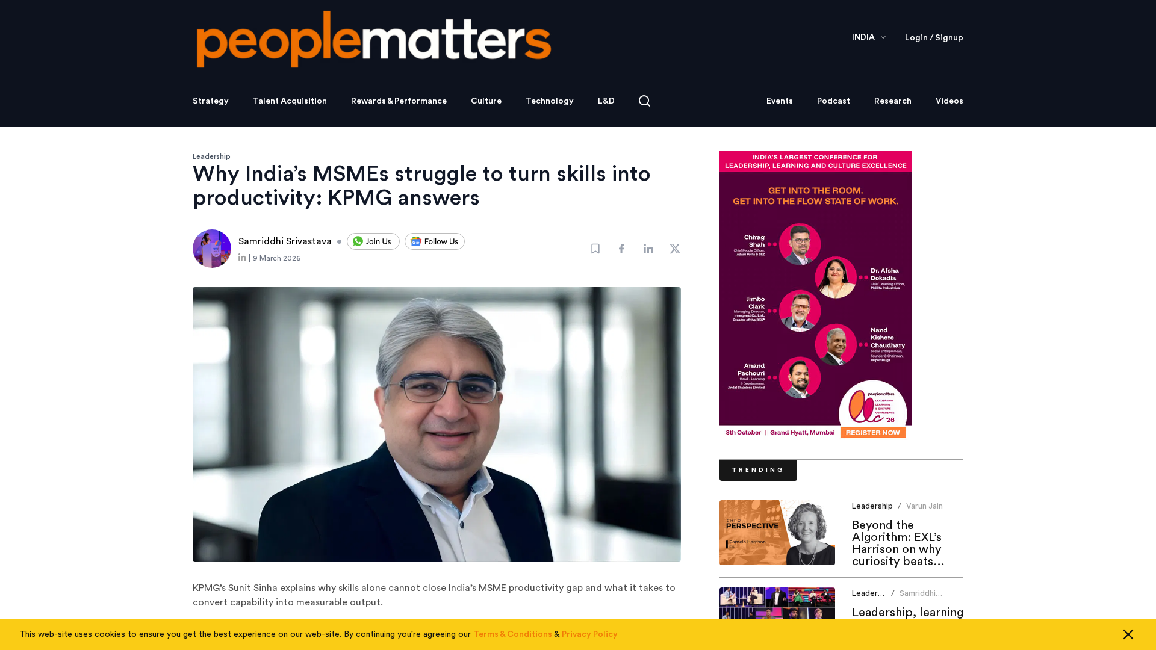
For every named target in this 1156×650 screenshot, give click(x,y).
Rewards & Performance (399, 101)
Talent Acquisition (290, 101)
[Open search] (644, 101)
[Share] (622, 249)
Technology (550, 101)
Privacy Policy (590, 634)
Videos (949, 101)
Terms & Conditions (512, 634)
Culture (486, 101)
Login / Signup (934, 38)
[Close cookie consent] (1128, 634)
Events (779, 101)
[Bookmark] (595, 249)
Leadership (212, 156)
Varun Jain (924, 505)
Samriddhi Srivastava (918, 598)
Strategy (211, 101)
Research (893, 101)
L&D (606, 101)
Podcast (833, 101)
